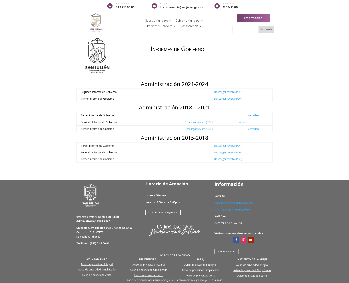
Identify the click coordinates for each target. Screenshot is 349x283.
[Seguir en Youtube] (251, 240)
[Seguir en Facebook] (236, 240)
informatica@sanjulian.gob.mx (232, 209)
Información (253, 18)
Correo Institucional (226, 251)
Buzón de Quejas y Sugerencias (163, 212)
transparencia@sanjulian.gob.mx (233, 202)
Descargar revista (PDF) (228, 92)
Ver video (253, 115)
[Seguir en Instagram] (243, 240)
